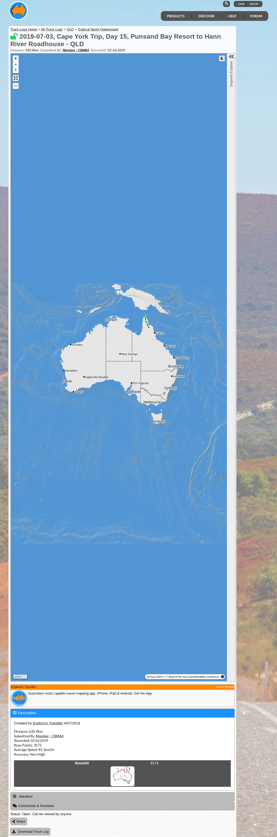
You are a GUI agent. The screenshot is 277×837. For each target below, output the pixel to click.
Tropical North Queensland (98, 29)
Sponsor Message (225, 687)
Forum (256, 16)
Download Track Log (33, 832)
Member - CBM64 (76, 50)
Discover (206, 16)
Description (27, 713)
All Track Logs (52, 29)
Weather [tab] (25, 796)
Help (232, 16)
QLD (70, 29)
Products (176, 16)
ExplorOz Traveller (48, 723)
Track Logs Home (23, 29)
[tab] (122, 713)
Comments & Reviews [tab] (36, 806)
